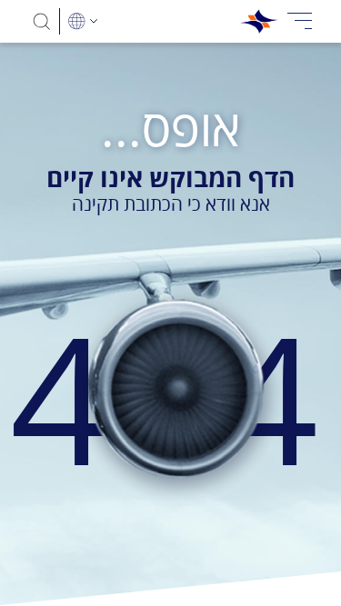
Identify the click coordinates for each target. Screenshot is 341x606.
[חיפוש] (42, 21)
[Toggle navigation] (300, 21)
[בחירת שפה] (82, 21)
